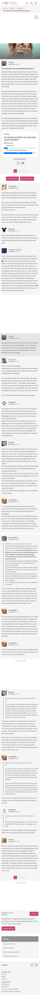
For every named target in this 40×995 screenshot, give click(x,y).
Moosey (11, 229)
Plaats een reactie (12, 178)
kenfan (11, 839)
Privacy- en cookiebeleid (10, 989)
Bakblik (11, 442)
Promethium (13, 538)
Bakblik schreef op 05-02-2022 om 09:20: (18, 544)
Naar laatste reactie (27, 178)
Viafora (5, 965)
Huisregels (5, 984)
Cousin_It (12, 359)
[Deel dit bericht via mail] (23, 163)
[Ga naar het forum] (31, 3)
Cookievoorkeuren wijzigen (11, 991)
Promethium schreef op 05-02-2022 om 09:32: (20, 698)
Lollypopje (12, 186)
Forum (12, 8)
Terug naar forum (9, 944)
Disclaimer (5, 986)
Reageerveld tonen (8, 928)
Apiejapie (12, 402)
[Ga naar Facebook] (32, 965)
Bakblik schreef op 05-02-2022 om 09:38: (18, 763)
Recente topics (8, 948)
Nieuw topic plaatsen (10, 956)
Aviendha (12, 810)
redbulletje (12, 500)
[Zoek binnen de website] (27, 3)
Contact (4, 979)
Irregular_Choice (14, 250)
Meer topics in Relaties (11, 952)
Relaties (20, 8)
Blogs (4, 977)
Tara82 (11, 62)
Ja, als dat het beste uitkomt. (16, 150)
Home (5, 8)
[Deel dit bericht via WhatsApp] (18, 163)
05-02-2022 (11, 64)
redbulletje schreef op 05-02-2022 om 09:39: (19, 816)
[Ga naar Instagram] (36, 965)
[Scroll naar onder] (36, 17)
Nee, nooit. (10, 145)
